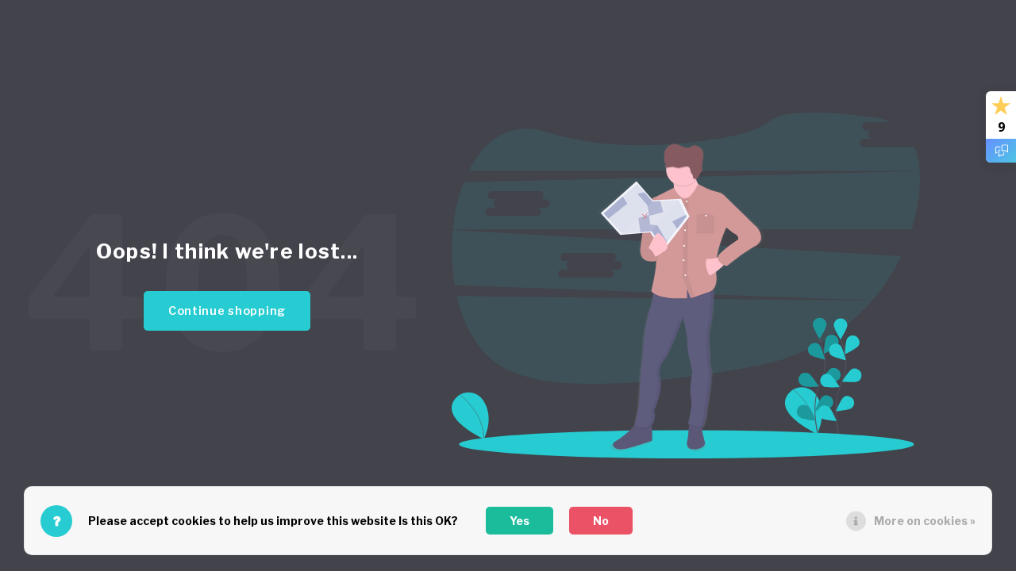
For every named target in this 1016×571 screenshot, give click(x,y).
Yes (519, 520)
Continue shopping (227, 311)
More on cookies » (925, 520)
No (601, 520)
